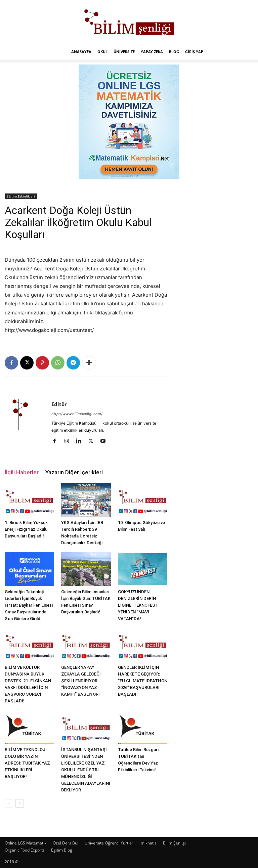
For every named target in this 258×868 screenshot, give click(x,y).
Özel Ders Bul (65, 843)
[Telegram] (73, 363)
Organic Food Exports (25, 850)
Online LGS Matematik (25, 843)
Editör (59, 404)
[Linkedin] (81, 441)
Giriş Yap (194, 51)
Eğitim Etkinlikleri (21, 196)
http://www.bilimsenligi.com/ (76, 413)
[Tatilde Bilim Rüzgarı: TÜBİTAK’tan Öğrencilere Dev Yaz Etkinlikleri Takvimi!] (142, 727)
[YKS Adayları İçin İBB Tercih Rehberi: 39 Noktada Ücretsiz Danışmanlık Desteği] (86, 500)
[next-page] (19, 803)
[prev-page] (9, 803)
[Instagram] (69, 441)
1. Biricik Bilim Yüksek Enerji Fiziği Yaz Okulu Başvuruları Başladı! (26, 529)
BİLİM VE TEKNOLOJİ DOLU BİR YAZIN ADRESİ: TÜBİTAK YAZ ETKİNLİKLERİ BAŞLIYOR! (27, 763)
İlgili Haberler (22, 472)
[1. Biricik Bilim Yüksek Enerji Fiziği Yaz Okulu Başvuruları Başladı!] (29, 500)
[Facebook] (11, 363)
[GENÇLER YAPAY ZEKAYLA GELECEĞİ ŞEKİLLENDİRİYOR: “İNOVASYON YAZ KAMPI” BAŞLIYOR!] (86, 645)
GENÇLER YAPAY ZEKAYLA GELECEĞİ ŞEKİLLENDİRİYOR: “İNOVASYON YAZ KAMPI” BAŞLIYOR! (81, 681)
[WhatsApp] (57, 363)
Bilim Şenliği (174, 843)
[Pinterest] (42, 363)
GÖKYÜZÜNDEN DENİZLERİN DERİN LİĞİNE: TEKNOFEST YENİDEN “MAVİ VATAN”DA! (138, 605)
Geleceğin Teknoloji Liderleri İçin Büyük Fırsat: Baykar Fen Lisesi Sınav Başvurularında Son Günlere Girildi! (29, 605)
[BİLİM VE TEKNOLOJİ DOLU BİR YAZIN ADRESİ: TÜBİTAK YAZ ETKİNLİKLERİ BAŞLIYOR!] (29, 727)
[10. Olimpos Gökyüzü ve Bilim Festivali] (142, 500)
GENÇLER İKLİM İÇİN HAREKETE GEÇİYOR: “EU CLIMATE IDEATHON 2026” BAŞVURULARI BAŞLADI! (142, 681)
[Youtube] (105, 441)
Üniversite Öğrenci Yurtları (109, 843)
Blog (174, 51)
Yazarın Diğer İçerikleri (74, 472)
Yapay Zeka (152, 51)
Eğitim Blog (61, 850)
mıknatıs (149, 843)
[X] (27, 363)
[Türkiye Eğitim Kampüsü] (129, 22)
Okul (102, 51)
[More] (89, 363)
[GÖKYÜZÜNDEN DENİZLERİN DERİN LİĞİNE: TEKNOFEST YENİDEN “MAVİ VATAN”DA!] (142, 569)
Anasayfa (81, 51)
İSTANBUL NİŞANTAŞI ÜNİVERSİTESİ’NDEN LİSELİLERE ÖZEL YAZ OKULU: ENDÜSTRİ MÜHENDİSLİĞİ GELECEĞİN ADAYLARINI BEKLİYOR (85, 769)
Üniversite (124, 51)
